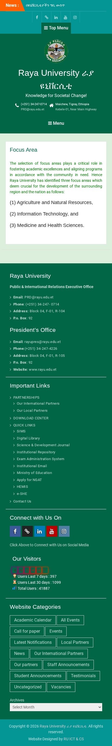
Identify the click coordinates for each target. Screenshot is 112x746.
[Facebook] (37, 17)
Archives (17, 700)
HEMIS (22, 487)
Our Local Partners (32, 410)
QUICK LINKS (24, 425)
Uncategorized (28, 686)
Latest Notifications (33, 642)
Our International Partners (38, 403)
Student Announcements (37, 675)
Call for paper (27, 631)
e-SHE (22, 494)
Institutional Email (32, 466)
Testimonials (83, 675)
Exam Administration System (40, 459)
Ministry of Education (34, 473)
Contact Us (22, 501)
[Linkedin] (56, 17)
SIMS (21, 431)
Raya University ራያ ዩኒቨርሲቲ (63, 726)
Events (55, 631)
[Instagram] (75, 17)
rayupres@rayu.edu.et (42, 342)
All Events (70, 620)
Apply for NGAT (29, 480)
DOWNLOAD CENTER (31, 418)
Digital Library (28, 438)
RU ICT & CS (74, 739)
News (19, 653)
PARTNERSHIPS (26, 397)
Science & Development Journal (43, 445)
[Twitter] (46, 17)
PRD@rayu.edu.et (32, 109)
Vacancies (61, 686)
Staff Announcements (68, 664)
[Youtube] (65, 17)
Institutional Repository (36, 452)
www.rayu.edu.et (43, 369)
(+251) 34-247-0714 (34, 104)
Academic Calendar (32, 620)
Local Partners (75, 642)
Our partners (26, 664)
